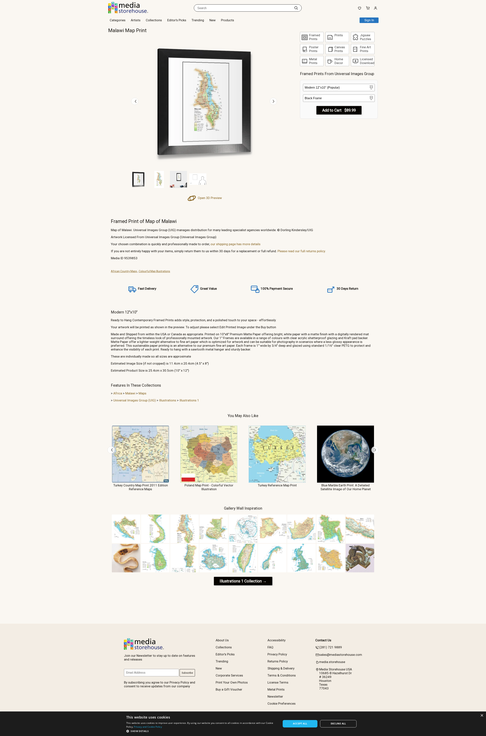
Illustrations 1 (189, 400)
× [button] (481, 715)
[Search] (296, 8)
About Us (222, 640)
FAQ (270, 647)
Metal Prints (276, 689)
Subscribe (187, 672)
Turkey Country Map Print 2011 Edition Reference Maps (140, 487)
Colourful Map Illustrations (154, 271)
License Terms (277, 682)
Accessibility (276, 640)
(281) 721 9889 (330, 647)
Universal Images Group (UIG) (134, 400)
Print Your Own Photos (232, 682)
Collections (154, 20)
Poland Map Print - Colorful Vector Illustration (209, 487)
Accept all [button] (300, 723)
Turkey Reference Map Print (277, 485)
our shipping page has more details (235, 244)
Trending (198, 20)
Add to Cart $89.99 (339, 110)
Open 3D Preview (209, 198)
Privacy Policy (277, 654)
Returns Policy (277, 661)
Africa (117, 393)
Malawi (130, 393)
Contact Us (323, 640)
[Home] (132, 12)
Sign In (369, 20)
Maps (142, 393)
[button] (201, 731)
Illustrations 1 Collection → (243, 581)
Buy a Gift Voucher (229, 689)
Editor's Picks (176, 20)
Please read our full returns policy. (302, 251)
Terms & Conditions (281, 675)
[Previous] (134, 101)
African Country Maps (124, 271)
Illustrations (167, 400)
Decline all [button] (338, 723)
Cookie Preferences (281, 703)
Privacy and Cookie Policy (148, 726)
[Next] (273, 101)
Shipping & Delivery (280, 668)
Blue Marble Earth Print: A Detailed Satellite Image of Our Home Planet (345, 487)
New (212, 20)
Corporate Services (229, 675)
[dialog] (243, 723)
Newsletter (275, 696)
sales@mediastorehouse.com (340, 655)
